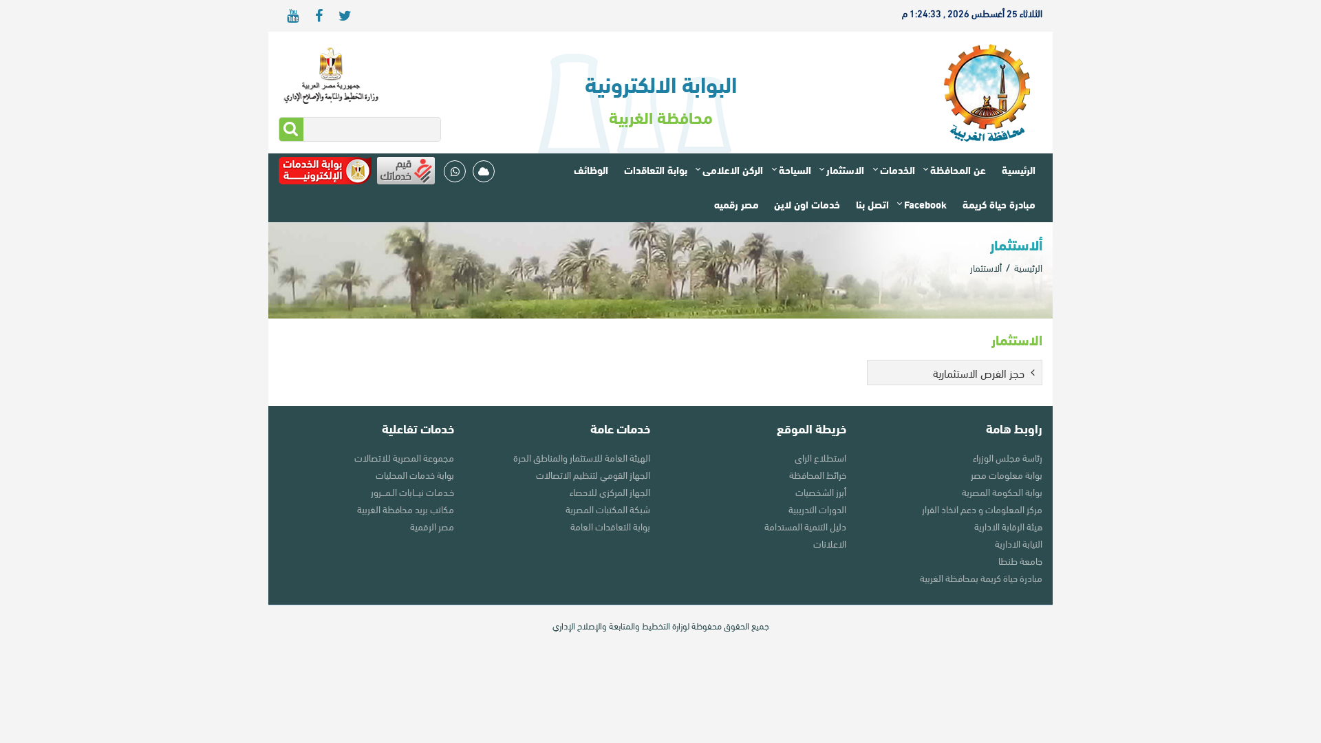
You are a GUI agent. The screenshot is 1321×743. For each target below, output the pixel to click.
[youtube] (292, 16)
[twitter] (344, 16)
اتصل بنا (872, 203)
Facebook (925, 203)
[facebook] (318, 16)
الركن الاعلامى (732, 169)
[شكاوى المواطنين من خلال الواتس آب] (455, 171)
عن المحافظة (958, 169)
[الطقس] (484, 171)
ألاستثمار (986, 267)
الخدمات (897, 169)
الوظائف (591, 169)
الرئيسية (1018, 169)
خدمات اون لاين (807, 203)
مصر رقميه (736, 203)
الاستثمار (845, 169)
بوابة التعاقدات (655, 169)
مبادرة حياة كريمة (999, 203)
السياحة (795, 169)
